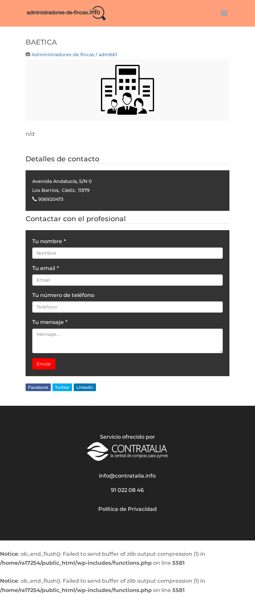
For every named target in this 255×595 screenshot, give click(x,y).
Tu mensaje (49, 322)
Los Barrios (45, 190)
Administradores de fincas (63, 54)
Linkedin (84, 387)
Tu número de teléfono (63, 295)
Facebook (38, 387)
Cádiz (68, 190)
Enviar (44, 364)
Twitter (62, 387)
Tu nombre (49, 241)
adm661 (108, 54)
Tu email (45, 268)
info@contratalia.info (127, 476)
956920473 (50, 199)
